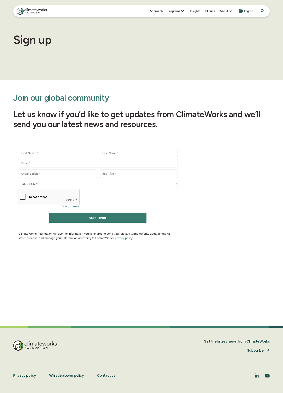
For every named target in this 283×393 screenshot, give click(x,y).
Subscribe (255, 350)
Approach (156, 11)
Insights (195, 11)
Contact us (106, 375)
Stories (210, 11)
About (224, 11)
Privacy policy (24, 375)
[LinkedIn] (257, 376)
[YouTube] (267, 377)
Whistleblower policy (66, 375)
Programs (174, 11)
